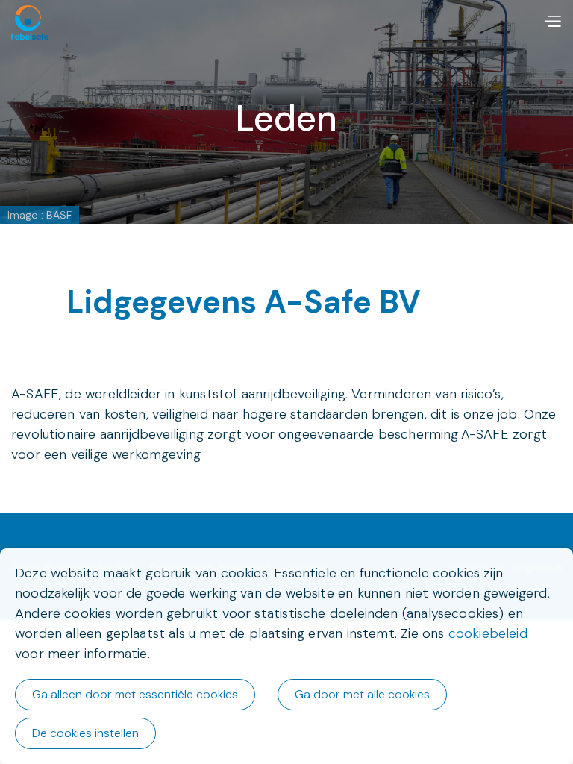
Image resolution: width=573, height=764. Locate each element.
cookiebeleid (487, 633)
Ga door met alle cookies (362, 694)
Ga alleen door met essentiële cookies (135, 694)
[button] (552, 22)
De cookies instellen (85, 733)
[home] (29, 22)
